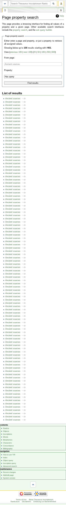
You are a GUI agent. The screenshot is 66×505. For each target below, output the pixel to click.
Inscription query (9, 463)
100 (43, 52)
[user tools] (61, 3)
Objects (6, 431)
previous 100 (16, 52)
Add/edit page (8, 475)
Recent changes (9, 472)
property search (20, 30)
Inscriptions (7, 434)
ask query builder (44, 30)
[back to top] (33, 484)
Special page (5, 10)
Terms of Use (21, 500)
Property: (8, 70)
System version (9, 478)
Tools (61, 10)
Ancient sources (12, 98)
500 (53, 52)
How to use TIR (9, 455)
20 (34, 52)
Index (5, 458)
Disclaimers (26, 501)
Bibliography (7, 449)
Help (62, 16)
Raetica (6, 428)
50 (38, 52)
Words (5, 437)
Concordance (8, 446)
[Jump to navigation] (5, 3)
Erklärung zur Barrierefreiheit (44, 501)
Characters (7, 443)
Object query (8, 460)
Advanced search (10, 466)
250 (48, 52)
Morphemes (7, 440)
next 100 (28, 52)
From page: (9, 58)
